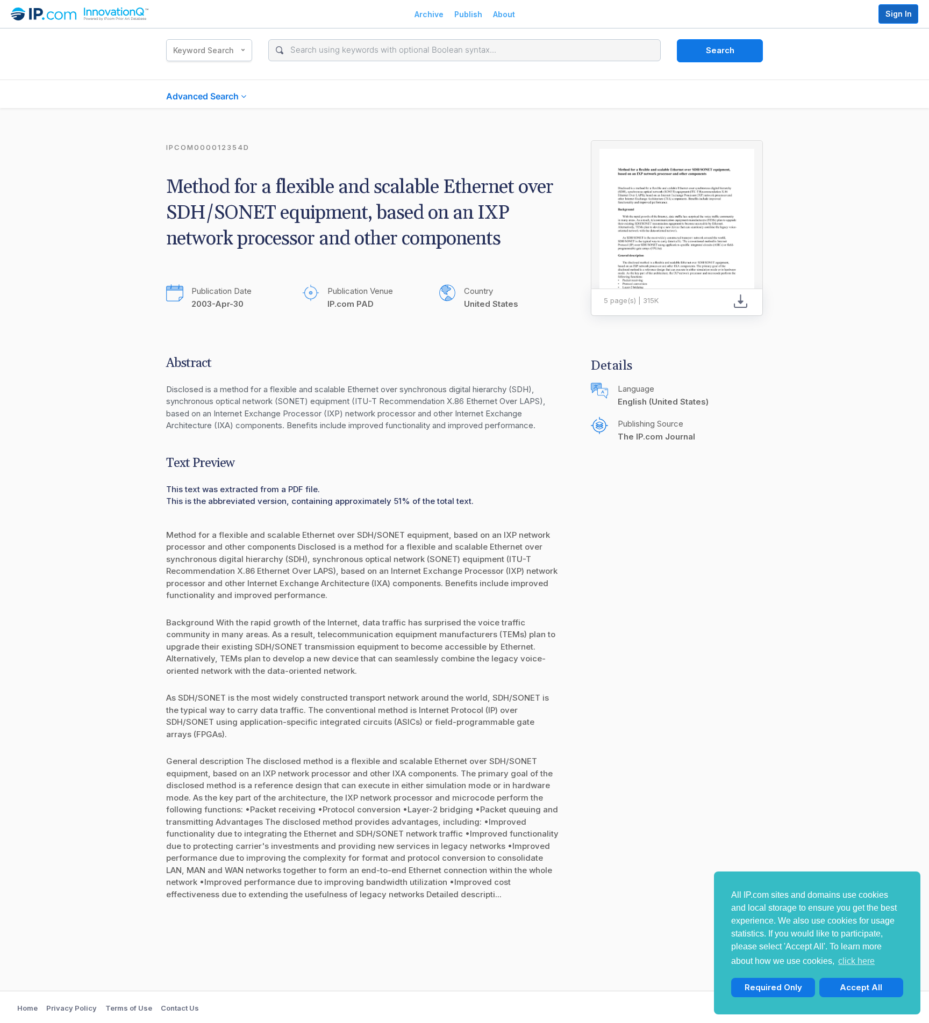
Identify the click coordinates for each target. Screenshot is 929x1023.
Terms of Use (128, 1008)
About (504, 14)
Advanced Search (203, 96)
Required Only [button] (773, 987)
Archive (429, 14)
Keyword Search (203, 50)
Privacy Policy (71, 1008)
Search (720, 50)
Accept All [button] (861, 987)
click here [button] (856, 961)
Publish (468, 14)
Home (27, 1008)
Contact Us (180, 1008)
